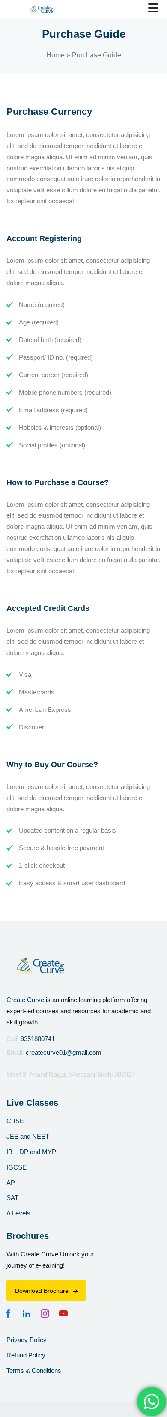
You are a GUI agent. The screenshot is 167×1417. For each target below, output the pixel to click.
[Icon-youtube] (65, 1313)
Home (55, 55)
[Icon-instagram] (47, 1313)
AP (10, 1182)
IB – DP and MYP (31, 1151)
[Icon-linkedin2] (29, 1313)
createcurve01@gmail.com (63, 1052)
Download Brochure (42, 1290)
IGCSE (16, 1167)
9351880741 (38, 1038)
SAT (12, 1197)
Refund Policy (25, 1355)
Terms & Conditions (33, 1370)
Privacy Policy (26, 1339)
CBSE (15, 1121)
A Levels (18, 1213)
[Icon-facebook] (10, 1313)
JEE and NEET (27, 1136)
